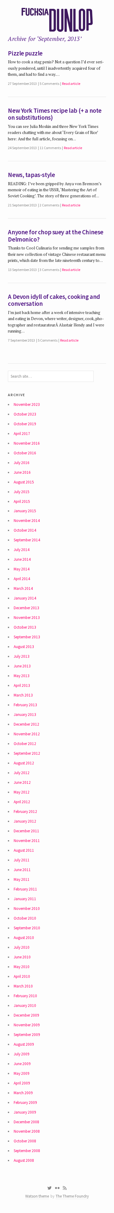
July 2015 (21, 491)
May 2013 (21, 675)
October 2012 (25, 743)
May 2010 (21, 966)
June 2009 (22, 1063)
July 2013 (21, 656)
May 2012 (21, 792)
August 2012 (24, 763)
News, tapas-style (31, 175)
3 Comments (49, 269)
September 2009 (27, 1034)
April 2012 (22, 801)
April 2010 (22, 976)
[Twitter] (49, 1188)
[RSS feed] (65, 1188)
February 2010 (25, 995)
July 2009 (21, 1054)
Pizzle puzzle (25, 53)
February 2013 (25, 704)
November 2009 (27, 1025)
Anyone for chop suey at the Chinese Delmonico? (55, 235)
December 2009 (26, 1015)
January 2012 (25, 821)
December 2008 (26, 1121)
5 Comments (49, 83)
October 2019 (25, 423)
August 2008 (24, 1160)
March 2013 (23, 695)
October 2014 (25, 530)
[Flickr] (57, 1188)
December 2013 (26, 607)
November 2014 (27, 520)
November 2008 (27, 1131)
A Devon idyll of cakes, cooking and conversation (54, 300)
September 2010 (27, 928)
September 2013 (27, 637)
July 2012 (21, 772)
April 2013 (22, 685)
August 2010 (24, 937)
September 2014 (27, 540)
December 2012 (26, 724)
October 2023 (25, 414)
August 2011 (24, 850)
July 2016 (21, 462)
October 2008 (25, 1141)
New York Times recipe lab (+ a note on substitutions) (55, 114)
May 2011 (21, 879)
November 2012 (27, 734)
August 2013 (24, 646)
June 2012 (22, 782)
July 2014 (21, 549)
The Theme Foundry (72, 1196)
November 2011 (27, 840)
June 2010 (22, 957)
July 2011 (21, 860)
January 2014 (25, 598)
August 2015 (24, 482)
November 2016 (27, 443)
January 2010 (25, 1005)
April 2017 (22, 433)
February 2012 (25, 811)
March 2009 (23, 1092)
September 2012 (27, 753)
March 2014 (23, 588)
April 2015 (22, 501)
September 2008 (27, 1150)
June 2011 (22, 869)
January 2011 (25, 898)
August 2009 (24, 1044)
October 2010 (25, 918)
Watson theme (37, 1196)
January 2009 (25, 1112)
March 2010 (23, 986)
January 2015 (25, 510)
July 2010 (21, 947)
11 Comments (50, 147)
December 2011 (26, 831)
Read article (71, 83)
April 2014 (22, 578)
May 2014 (21, 569)
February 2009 (25, 1102)
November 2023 (27, 404)
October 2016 (25, 453)
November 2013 (27, 617)
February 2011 (25, 889)
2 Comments (49, 205)
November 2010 (27, 908)
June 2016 (22, 472)
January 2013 (25, 714)
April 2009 (22, 1083)
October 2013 (25, 627)
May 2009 (21, 1073)
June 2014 (22, 559)
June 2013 (22, 666)
